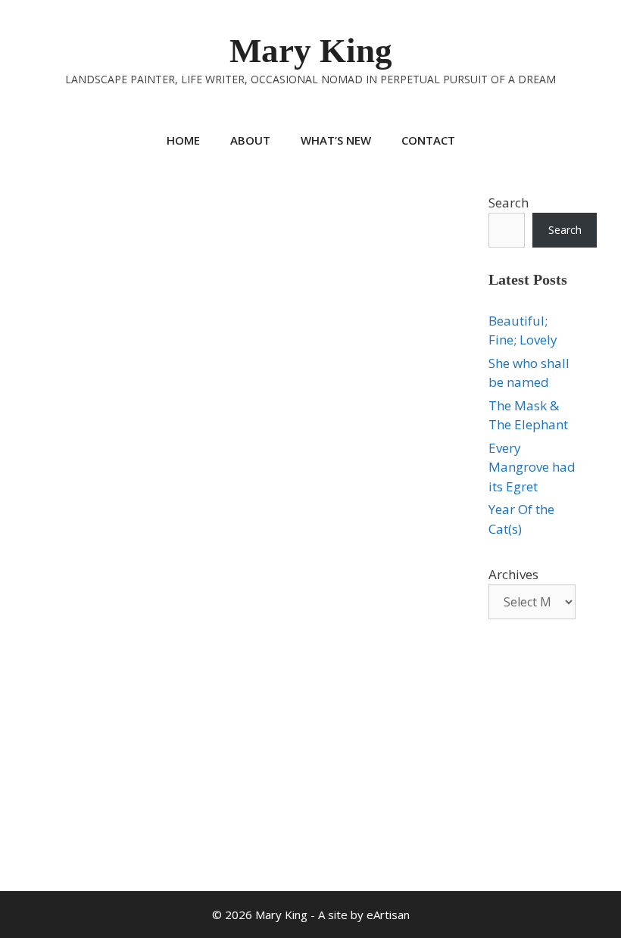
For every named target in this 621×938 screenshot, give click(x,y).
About (250, 140)
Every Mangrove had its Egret (532, 467)
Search (508, 202)
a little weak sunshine (82, 753)
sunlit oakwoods (135, 799)
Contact (428, 140)
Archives (513, 574)
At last (40, 251)
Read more (63, 708)
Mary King (310, 51)
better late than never (107, 768)
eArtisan (388, 914)
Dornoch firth (119, 784)
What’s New (336, 140)
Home (183, 140)
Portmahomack (52, 799)
